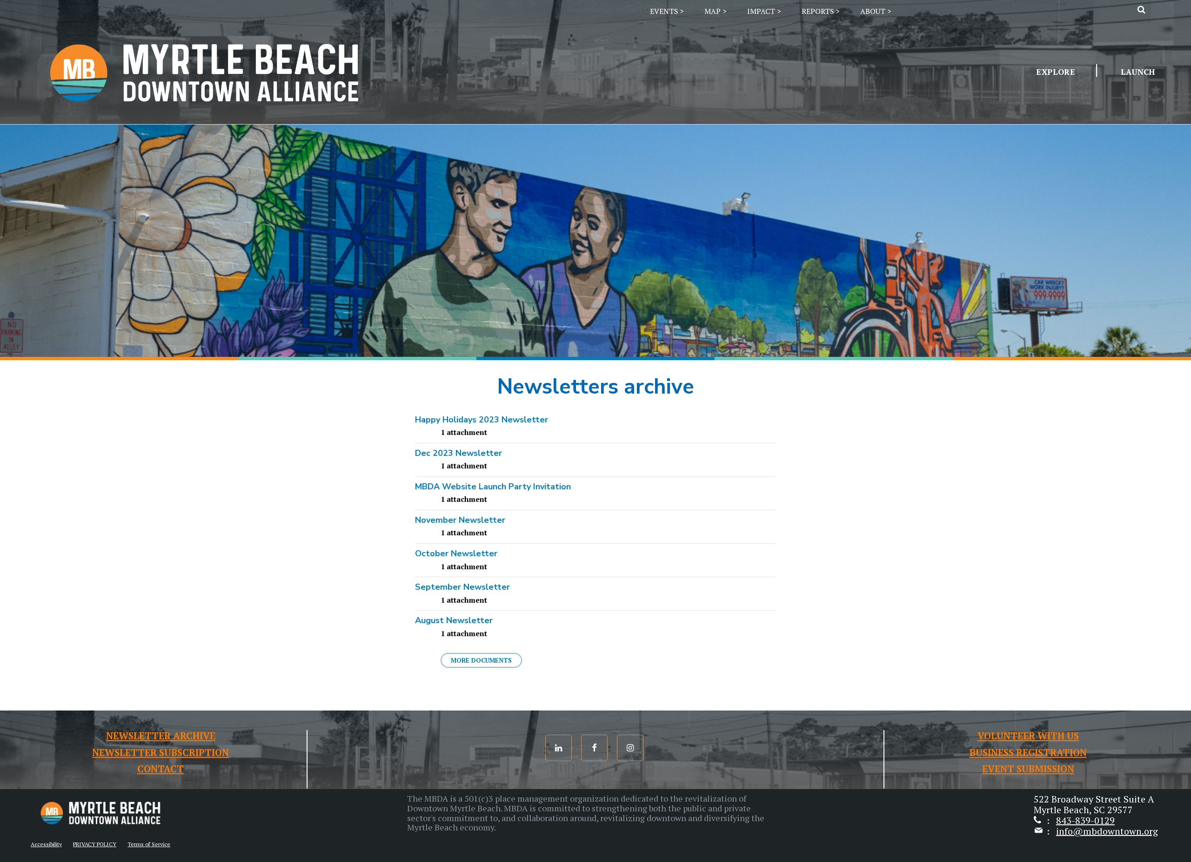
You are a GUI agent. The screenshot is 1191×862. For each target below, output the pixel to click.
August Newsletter (454, 620)
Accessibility (46, 844)
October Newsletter (456, 553)
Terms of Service (148, 844)
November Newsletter (460, 520)
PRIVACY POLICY (94, 844)
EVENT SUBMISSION (1028, 769)
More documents (481, 660)
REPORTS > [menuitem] (820, 11)
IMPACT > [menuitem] (764, 11)
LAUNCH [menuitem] (1138, 71)
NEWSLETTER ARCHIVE (160, 736)
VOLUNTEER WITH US (1028, 736)
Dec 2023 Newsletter (458, 453)
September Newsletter (462, 586)
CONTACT (160, 769)
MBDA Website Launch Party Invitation (493, 486)
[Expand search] (1141, 9)
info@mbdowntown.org (1107, 831)
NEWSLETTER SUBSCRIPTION (160, 752)
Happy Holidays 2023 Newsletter (481, 419)
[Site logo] (204, 119)
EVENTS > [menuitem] (666, 11)
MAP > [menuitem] (715, 11)
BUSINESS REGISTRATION (1028, 752)
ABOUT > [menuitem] (875, 11)
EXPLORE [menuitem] (1055, 71)
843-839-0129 (1085, 820)
